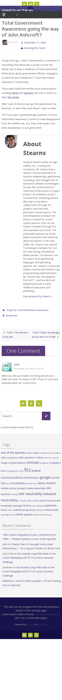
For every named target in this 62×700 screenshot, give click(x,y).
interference (32, 480)
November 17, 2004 (35, 42)
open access (33, 497)
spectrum (51, 502)
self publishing (38, 503)
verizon (40, 507)
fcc (27, 467)
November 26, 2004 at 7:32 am (29, 365)
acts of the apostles (13, 449)
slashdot (28, 91)
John (17, 361)
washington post (8, 511)
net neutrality (30, 490)
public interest (47, 497)
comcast (32, 459)
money (14, 491)
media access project (13, 485)
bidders (29, 450)
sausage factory (22, 502)
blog (36, 449)
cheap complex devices (13, 459)
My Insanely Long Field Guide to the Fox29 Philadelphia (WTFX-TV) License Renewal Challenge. (29, 554)
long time (12, 308)
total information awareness (33, 308)
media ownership (35, 485)
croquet (54, 460)
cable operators (26, 454)
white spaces (24, 511)
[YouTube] (24, 4)
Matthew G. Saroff (12, 577)
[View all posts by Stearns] (19, 42)
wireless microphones (42, 512)
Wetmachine (17, 10)
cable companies (9, 454)
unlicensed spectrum (25, 506)
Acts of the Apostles (45, 535)
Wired (15, 91)
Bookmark (11, 312)
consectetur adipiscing (47, 611)
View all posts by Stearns (38, 294)
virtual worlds (51, 506)
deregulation (12, 468)
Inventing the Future (34, 47)
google (45, 474)
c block (39, 454)
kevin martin (47, 480)
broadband (44, 450)
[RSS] (36, 4)
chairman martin (51, 454)
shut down (13, 95)
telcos (4, 506)
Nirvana (30, 621)
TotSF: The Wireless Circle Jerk (15, 331)
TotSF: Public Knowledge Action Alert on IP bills (46, 331)
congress (44, 460)
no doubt (22, 497)
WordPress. (42, 621)
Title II (10, 507)
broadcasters (55, 450)
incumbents (18, 480)
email (21, 468)
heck (8, 480)
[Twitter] (30, 4)
